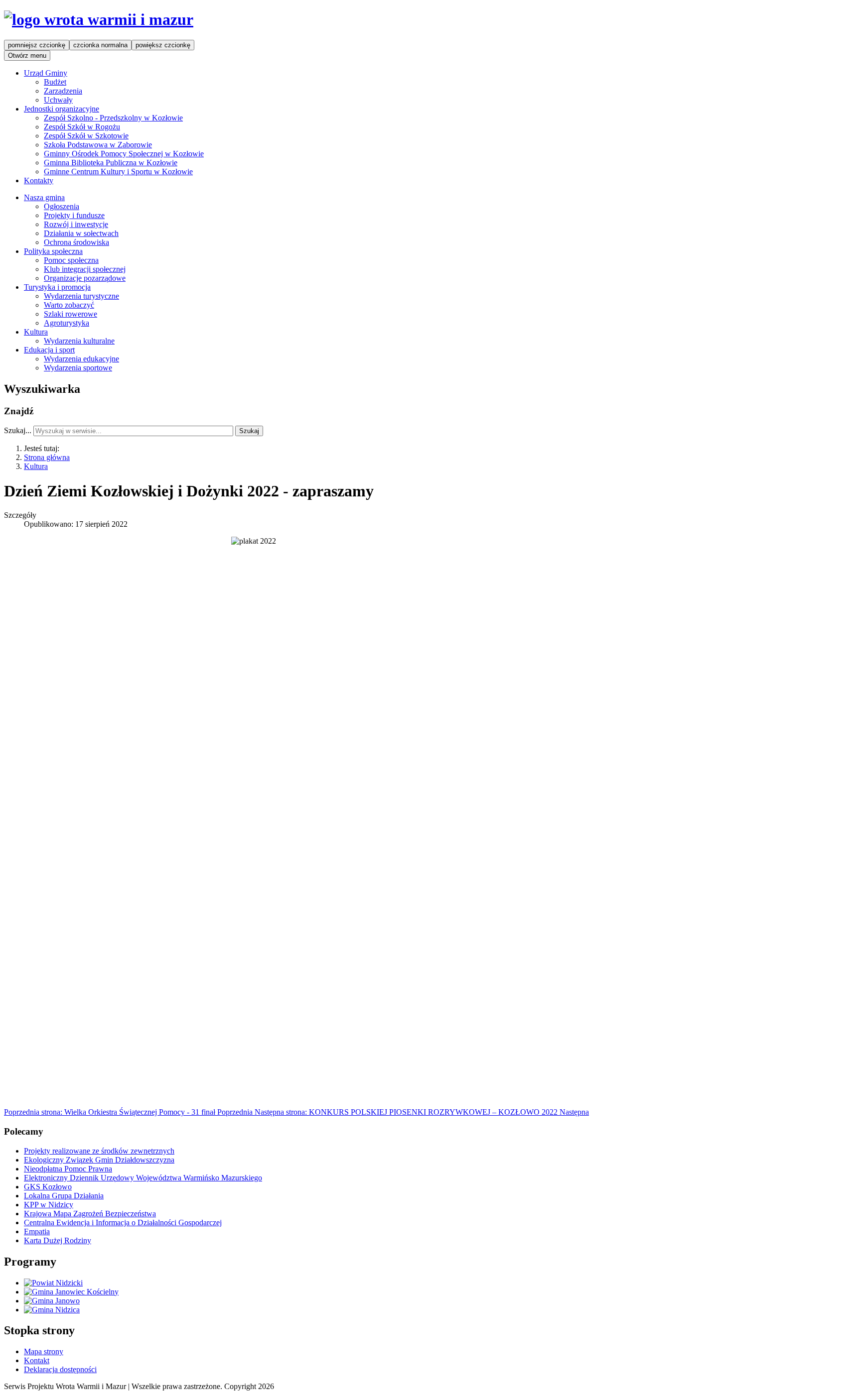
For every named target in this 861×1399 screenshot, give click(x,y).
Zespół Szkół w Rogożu (82, 126)
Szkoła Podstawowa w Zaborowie (98, 144)
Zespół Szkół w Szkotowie (86, 135)
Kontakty (38, 180)
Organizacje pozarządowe (85, 278)
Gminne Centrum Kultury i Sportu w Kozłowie (118, 171)
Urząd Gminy (45, 73)
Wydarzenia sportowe (78, 367)
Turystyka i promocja (57, 287)
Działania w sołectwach (81, 233)
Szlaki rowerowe (70, 314)
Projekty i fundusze (74, 215)
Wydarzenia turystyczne (81, 296)
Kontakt (36, 1360)
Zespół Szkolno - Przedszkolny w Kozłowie (113, 118)
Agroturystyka (66, 323)
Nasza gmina (44, 197)
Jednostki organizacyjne (61, 109)
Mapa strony (43, 1351)
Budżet (55, 82)
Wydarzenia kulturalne (79, 341)
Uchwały (58, 100)
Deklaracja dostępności (60, 1369)
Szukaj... (17, 430)
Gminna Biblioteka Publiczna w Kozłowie (110, 162)
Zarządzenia (63, 91)
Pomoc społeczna (71, 260)
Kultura (36, 332)
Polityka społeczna (53, 251)
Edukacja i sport (49, 350)
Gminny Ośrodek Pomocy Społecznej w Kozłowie (124, 153)
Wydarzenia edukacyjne (81, 358)
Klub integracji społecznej (85, 269)
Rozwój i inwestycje (76, 224)
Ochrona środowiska (76, 242)
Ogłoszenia (61, 206)
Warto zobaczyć (69, 305)
